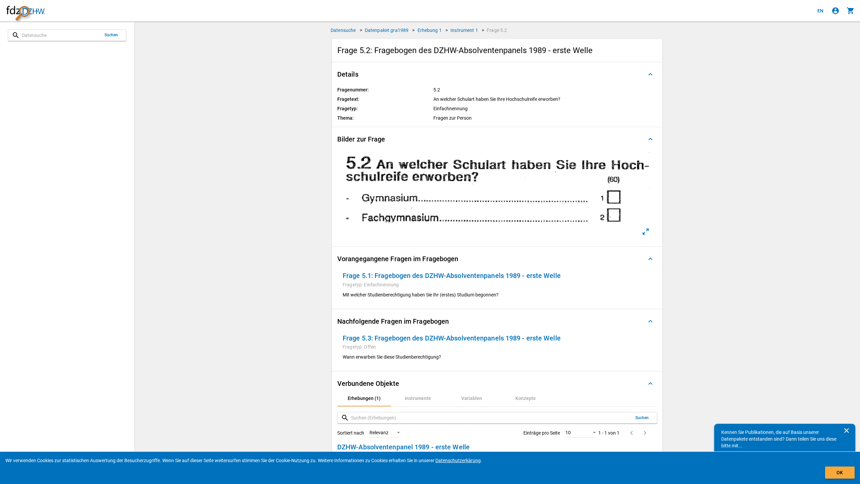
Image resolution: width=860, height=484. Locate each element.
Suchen (111, 35)
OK (839, 472)
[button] (497, 74)
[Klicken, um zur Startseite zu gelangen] (25, 11)
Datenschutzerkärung (458, 460)
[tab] (364, 398)
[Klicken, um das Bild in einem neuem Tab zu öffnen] (645, 231)
